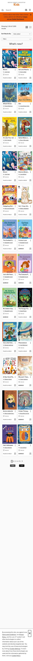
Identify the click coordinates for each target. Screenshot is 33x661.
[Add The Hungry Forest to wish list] (30, 317)
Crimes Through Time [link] (24, 411)
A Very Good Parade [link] (8, 377)
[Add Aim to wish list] (30, 112)
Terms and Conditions (9, 635)
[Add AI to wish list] (30, 454)
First (12, 465)
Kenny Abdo (23, 72)
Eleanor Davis (8, 379)
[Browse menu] (30, 10)
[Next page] (22, 461)
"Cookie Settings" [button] (14, 649)
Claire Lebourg (24, 379)
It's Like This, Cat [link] (8, 138)
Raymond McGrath (9, 208)
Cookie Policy (16, 656)
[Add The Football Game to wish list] (15, 249)
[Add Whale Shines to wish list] (15, 112)
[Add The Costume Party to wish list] (30, 283)
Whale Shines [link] (7, 104)
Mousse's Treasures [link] (24, 377)
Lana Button (23, 174)
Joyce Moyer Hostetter (25, 106)
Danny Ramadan (24, 140)
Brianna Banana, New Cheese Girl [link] (24, 172)
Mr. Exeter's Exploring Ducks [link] (8, 309)
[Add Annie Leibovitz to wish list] (15, 419)
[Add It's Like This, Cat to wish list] (15, 146)
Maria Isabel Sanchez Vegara (10, 413)
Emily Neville (8, 140)
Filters (4, 39)
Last (22, 465)
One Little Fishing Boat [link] (8, 343)
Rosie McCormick (24, 413)
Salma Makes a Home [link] (24, 138)
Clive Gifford (23, 447)
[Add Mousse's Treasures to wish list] (30, 385)
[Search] (2, 10)
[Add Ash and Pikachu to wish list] (30, 78)
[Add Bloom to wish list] (15, 78)
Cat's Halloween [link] (8, 445)
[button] (27, 28)
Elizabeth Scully (9, 242)
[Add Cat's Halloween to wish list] (15, 454)
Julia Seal (7, 72)
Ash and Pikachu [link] (24, 70)
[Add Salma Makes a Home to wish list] (30, 146)
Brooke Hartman (9, 345)
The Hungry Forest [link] (24, 309)
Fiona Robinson (9, 106)
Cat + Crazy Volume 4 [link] (24, 206)
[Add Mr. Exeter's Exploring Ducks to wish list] (15, 317)
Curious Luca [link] (23, 240)
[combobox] (12, 10)
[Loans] (26, 10)
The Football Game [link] (8, 240)
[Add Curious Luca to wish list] (30, 249)
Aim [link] (20, 104)
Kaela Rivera (23, 311)
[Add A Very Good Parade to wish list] (15, 385)
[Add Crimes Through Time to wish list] (30, 419)
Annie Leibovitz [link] (8, 411)
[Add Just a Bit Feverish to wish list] (15, 283)
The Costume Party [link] (24, 274)
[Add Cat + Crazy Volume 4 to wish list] (30, 214)
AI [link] (19, 445)
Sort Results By (6, 34)
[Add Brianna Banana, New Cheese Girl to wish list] (30, 180)
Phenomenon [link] (23, 343)
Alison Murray (8, 447)
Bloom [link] (5, 70)
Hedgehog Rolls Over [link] (8, 206)
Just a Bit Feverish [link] (8, 274)
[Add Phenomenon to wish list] (30, 351)
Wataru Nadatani (24, 208)
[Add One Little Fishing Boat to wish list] (15, 351)
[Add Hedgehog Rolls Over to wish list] (15, 214)
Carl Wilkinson (23, 345)
